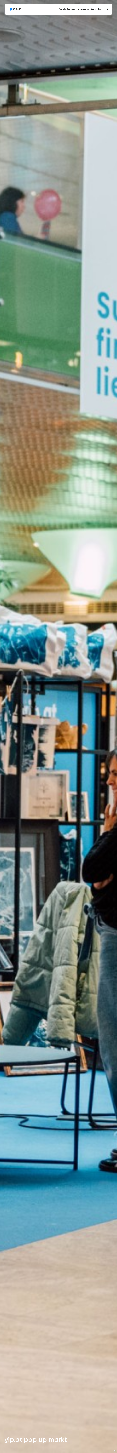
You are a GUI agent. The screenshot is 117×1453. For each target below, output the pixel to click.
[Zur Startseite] (15, 9)
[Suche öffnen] (107, 9)
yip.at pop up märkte (87, 9)
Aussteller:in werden (67, 9)
